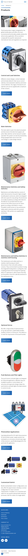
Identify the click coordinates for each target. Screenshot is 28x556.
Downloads (3, 514)
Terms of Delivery (5, 512)
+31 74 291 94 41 (6, 531)
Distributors (4, 516)
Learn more (6, 93)
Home (2, 5)
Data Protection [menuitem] (12, 551)
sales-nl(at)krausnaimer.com (9, 533)
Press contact (4, 518)
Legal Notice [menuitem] (4, 551)
